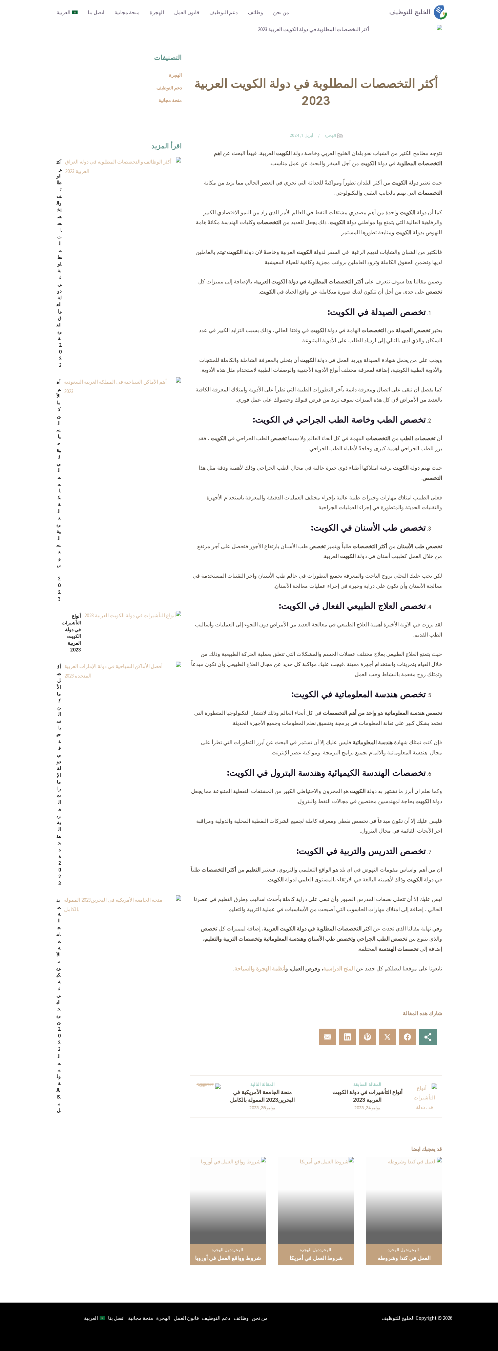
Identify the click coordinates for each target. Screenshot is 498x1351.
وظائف (255, 12)
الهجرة (157, 12)
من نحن (281, 12)
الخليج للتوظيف (409, 12)
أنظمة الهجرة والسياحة (259, 968)
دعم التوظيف (223, 12)
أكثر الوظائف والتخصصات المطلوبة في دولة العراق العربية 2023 (59, 263)
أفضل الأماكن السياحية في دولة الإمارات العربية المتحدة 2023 (59, 775)
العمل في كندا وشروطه (404, 1258)
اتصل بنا (96, 12)
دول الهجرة (397, 1249)
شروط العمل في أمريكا (316, 1258)
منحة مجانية (127, 12)
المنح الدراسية (339, 968)
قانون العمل (186, 12)
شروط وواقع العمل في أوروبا (228, 1258)
